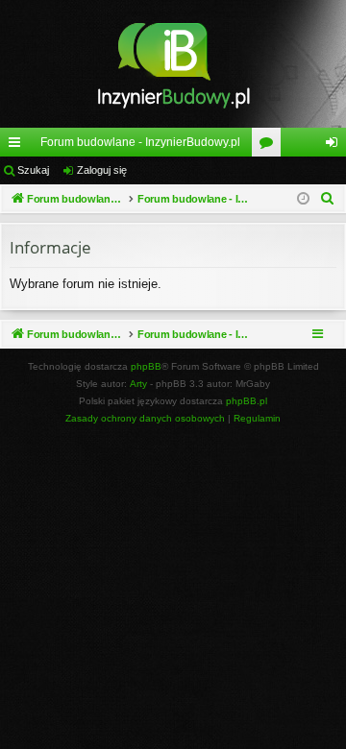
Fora (270, 146)
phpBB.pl (246, 401)
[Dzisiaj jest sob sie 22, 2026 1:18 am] (303, 199)
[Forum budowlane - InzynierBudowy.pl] (173, 64)
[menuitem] (327, 198)
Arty (138, 383)
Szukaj (33, 170)
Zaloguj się (102, 170)
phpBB (146, 366)
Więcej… (18, 146)
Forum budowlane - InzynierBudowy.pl (140, 142)
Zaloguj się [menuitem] (335, 146)
